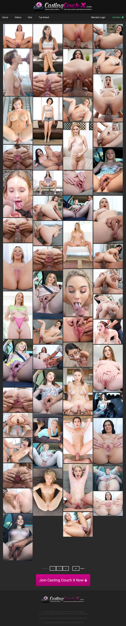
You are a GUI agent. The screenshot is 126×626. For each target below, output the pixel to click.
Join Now (116, 17)
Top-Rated (44, 17)
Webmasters (82, 618)
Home (5, 17)
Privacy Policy (44, 618)
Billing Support (71, 618)
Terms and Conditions (57, 618)
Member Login (98, 17)
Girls (30, 17)
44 (76, 568)
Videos (18, 17)
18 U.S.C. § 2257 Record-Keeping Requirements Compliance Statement (63, 614)
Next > (83, 568)
